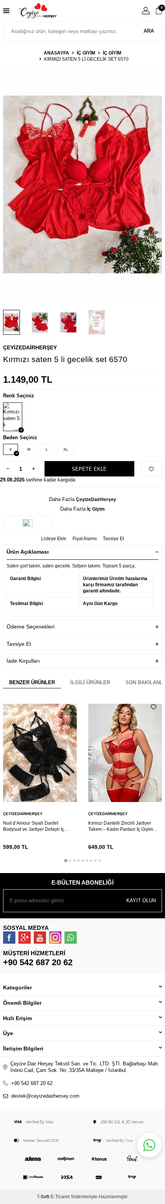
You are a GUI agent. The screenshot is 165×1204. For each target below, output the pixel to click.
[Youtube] (40, 937)
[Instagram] (55, 937)
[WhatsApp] (70, 937)
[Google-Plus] (24, 937)
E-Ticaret (60, 1196)
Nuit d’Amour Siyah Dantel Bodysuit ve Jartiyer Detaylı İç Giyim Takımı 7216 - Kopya (33, 826)
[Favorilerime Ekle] (68, 707)
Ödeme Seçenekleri (30, 627)
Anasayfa (56, 53)
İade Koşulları (23, 661)
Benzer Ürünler (32, 682)
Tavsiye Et (113, 538)
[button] (65, 860)
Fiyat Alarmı (85, 538)
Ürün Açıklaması (28, 552)
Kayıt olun (141, 900)
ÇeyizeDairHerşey (30, 347)
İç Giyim (86, 53)
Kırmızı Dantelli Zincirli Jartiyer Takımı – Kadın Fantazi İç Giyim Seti (120, 826)
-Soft (44, 1196)
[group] (82, 184)
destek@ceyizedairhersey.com (45, 1096)
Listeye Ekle (53, 538)
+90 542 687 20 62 (38, 962)
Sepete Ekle (89, 469)
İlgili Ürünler (90, 682)
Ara (149, 31)
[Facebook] (9, 937)
